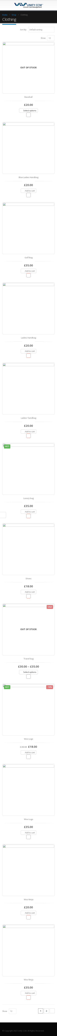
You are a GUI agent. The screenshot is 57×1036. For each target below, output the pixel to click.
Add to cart (30, 190)
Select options (29, 110)
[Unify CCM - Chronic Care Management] (28, 5)
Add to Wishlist (28, 115)
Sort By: (23, 29)
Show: (43, 38)
